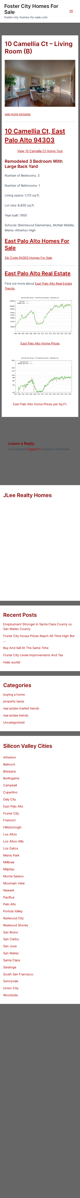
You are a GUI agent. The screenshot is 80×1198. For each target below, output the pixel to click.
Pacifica (8, 897)
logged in (34, 449)
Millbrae (8, 862)
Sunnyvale (10, 981)
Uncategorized (14, 722)
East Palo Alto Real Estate (38, 273)
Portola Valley (13, 911)
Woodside (10, 995)
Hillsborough (12, 827)
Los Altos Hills (13, 841)
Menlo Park (11, 855)
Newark (8, 890)
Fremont (9, 820)
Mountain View (14, 883)
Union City (11, 988)
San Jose (10, 946)
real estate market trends (21, 708)
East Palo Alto (13, 806)
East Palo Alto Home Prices (40, 343)
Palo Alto (9, 904)
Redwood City (13, 918)
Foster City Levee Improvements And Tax (33, 655)
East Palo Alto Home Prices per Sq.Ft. (40, 404)
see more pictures (18, 114)
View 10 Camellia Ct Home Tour (40, 151)
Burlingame (11, 778)
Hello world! (11, 662)
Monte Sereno (13, 876)
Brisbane (9, 771)
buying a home (14, 694)
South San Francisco (18, 974)
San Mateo (11, 953)
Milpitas (8, 869)
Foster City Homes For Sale (31, 9)
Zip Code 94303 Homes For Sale (28, 258)
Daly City (9, 799)
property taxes (13, 701)
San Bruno (10, 932)
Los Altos (10, 834)
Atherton (9, 757)
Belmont (9, 764)
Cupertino (10, 792)
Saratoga (9, 967)
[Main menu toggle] (71, 11)
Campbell (10, 785)
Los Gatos (10, 848)
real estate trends (15, 715)
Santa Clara (11, 960)
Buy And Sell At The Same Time (25, 648)
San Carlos (11, 939)
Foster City (11, 813)
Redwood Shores (15, 925)
